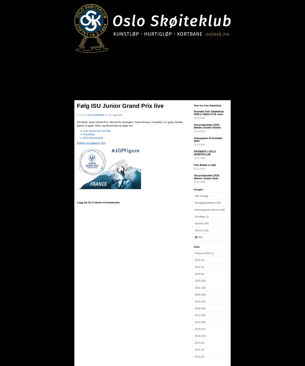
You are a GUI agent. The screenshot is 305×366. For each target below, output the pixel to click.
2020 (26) (200, 294)
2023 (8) (199, 274)
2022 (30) (200, 280)
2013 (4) (199, 343)
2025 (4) (199, 260)
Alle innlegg (201, 196)
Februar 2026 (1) (204, 253)
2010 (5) (199, 356)
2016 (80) (200, 322)
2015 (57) (200, 329)
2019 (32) (200, 301)
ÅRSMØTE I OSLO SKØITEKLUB (205, 153)
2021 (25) (200, 287)
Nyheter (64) (202, 223)
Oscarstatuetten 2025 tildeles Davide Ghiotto (207, 126)
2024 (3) (199, 267)
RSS (200, 237)
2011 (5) (199, 349)
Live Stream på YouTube (97, 131)
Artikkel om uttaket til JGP (91, 143)
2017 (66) (200, 315)
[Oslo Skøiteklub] (152, 26)
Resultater (89, 134)
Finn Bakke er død (205, 165)
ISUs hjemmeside (93, 138)
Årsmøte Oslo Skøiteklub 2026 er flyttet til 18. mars (209, 113)
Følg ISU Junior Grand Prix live (120, 106)
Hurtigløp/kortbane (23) (208, 202)
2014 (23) (200, 336)
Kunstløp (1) (202, 216)
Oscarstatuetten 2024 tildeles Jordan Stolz (206, 177)
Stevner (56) (202, 230)
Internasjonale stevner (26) (210, 209)
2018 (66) (200, 308)
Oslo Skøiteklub (95, 115)
